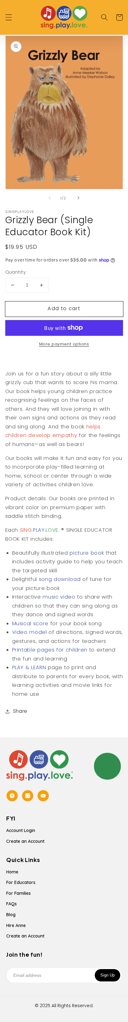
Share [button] (20, 711)
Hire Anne (16, 925)
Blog (11, 914)
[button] (8, 17)
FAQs (11, 904)
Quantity (15, 272)
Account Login (20, 830)
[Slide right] (78, 198)
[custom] (12, 796)
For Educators (20, 882)
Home (12, 872)
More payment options (64, 344)
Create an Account (25, 841)
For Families (18, 893)
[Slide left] (50, 198)
